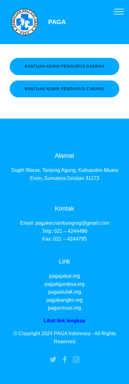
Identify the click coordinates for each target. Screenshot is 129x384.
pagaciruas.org (64, 307)
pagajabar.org (64, 276)
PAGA (57, 22)
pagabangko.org (64, 300)
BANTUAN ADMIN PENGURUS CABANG (64, 89)
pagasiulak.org (64, 291)
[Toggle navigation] (119, 11)
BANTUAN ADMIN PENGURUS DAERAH (64, 66)
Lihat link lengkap (64, 320)
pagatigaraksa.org (64, 284)
